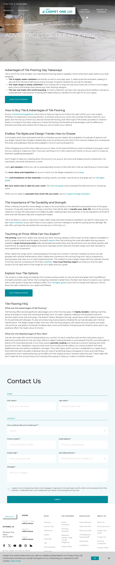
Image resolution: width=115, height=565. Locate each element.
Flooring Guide (24, 24)
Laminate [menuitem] (47, 539)
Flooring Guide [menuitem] (85, 531)
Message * (11, 467)
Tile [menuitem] (45, 543)
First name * (12, 400)
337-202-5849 (21, 4)
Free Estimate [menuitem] (49, 547)
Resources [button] (23, 11)
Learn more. (15, 561)
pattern (49, 262)
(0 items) (87, 17)
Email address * (65, 439)
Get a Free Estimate (18, 293)
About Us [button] (8, 17)
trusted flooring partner (23, 114)
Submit (57, 499)
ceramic (51, 240)
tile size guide (57, 186)
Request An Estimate (101, 11)
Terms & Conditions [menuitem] (101, 542)
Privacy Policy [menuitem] (102, 548)
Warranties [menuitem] (83, 541)
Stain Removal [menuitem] (85, 522)
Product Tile (38, 24)
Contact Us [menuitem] (101, 537)
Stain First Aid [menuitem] (85, 526)
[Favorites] (83, 17)
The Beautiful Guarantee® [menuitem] (84, 536)
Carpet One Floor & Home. (19, 551)
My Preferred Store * (67, 453)
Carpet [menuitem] (46, 535)
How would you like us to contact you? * (22, 425)
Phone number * (13, 439)
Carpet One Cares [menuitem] (102, 532)
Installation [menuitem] (84, 545)
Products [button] (8, 11)
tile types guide (59, 283)
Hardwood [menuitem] (48, 531)
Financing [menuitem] (48, 551)
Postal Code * (12, 453)
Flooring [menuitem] (47, 522)
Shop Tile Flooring (18, 99)
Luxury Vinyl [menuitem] (49, 526)
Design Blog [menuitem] (67, 546)
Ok (95, 558)
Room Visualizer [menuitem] (65, 523)
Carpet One (9, 24)
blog (82, 172)
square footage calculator (78, 194)
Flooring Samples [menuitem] (65, 530)
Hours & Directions (84, 11)
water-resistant (16, 223)
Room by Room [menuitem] (103, 526)
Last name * (63, 400)
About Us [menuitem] (101, 522)
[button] (79, 17)
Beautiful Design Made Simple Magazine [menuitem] (67, 538)
